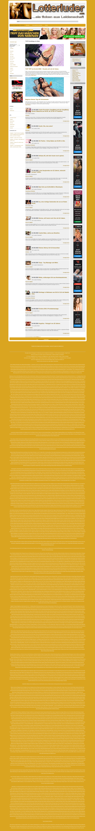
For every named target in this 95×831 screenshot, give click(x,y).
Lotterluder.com (41, 339)
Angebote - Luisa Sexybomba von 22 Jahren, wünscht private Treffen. (16, 146)
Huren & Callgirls (29, 159)
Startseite (28, 25)
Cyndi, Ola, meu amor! (46, 126)
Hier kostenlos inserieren (37, 25)
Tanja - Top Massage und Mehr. (48, 262)
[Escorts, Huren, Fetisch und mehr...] (17, 97)
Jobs (11, 71)
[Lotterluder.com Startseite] (47, 11)
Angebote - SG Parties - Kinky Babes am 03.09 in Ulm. (17, 140)
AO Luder (11, 56)
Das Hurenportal (75, 78)
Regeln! (11, 119)
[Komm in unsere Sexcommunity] (77, 49)
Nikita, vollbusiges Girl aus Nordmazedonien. (53, 277)
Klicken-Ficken (75, 69)
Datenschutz (12, 124)
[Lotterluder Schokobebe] (47, 87)
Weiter (37, 336)
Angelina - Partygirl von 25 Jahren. (49, 323)
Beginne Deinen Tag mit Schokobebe (37, 99)
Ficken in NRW (75, 76)
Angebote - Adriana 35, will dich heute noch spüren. (16, 143)
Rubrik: (46, 25)
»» (40, 336)
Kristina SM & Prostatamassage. (49, 308)
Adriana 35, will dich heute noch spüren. (51, 155)
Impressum (12, 126)
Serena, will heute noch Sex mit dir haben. (52, 218)
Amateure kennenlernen (76, 61)
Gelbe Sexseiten (75, 77)
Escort (11, 52)
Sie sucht (27, 130)
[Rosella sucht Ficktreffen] (47, 55)
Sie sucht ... (12, 54)
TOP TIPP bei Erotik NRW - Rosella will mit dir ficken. (42, 69)
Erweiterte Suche (13, 77)
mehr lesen (33, 75)
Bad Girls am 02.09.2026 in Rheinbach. (51, 187)
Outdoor (11, 68)
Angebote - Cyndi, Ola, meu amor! (16, 137)
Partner (11, 108)
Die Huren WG (75, 74)
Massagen (12, 73)
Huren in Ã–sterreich (76, 80)
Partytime (11, 63)
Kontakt (11, 127)
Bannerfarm (12, 121)
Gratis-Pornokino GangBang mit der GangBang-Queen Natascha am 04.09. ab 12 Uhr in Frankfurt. (50, 110)
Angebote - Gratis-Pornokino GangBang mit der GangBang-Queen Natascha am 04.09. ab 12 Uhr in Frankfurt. (17, 134)
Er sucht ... (12, 59)
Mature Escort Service (76, 75)
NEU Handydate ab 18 (76, 58)
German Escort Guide (76, 73)
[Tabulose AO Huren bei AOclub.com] (77, 64)
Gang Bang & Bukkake (30, 145)
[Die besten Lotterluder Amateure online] (47, 33)
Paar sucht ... (12, 61)
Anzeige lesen (66, 121)
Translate (11, 48)
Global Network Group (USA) (53, 339)
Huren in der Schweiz (76, 79)
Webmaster (12, 110)
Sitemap (11, 122)
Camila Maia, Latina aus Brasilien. (49, 233)
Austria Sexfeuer (75, 72)
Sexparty (27, 115)
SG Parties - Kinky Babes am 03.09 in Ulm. (52, 141)
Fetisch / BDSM (13, 64)
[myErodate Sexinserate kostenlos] (17, 85)
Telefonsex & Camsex (14, 66)
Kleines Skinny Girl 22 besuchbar (49, 248)
